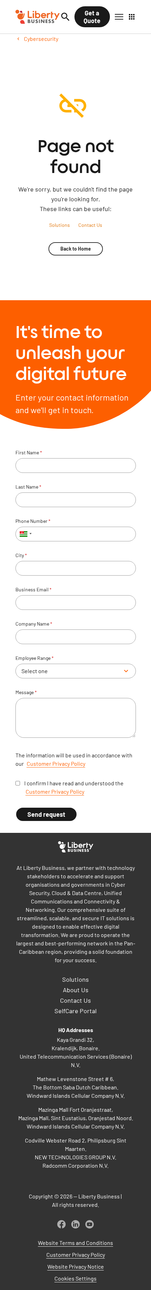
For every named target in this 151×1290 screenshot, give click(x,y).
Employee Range (34, 658)
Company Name (33, 624)
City (21, 555)
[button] (119, 16)
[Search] (65, 16)
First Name (28, 452)
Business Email (33, 589)
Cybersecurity (41, 38)
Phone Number (33, 521)
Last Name (28, 487)
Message (26, 692)
